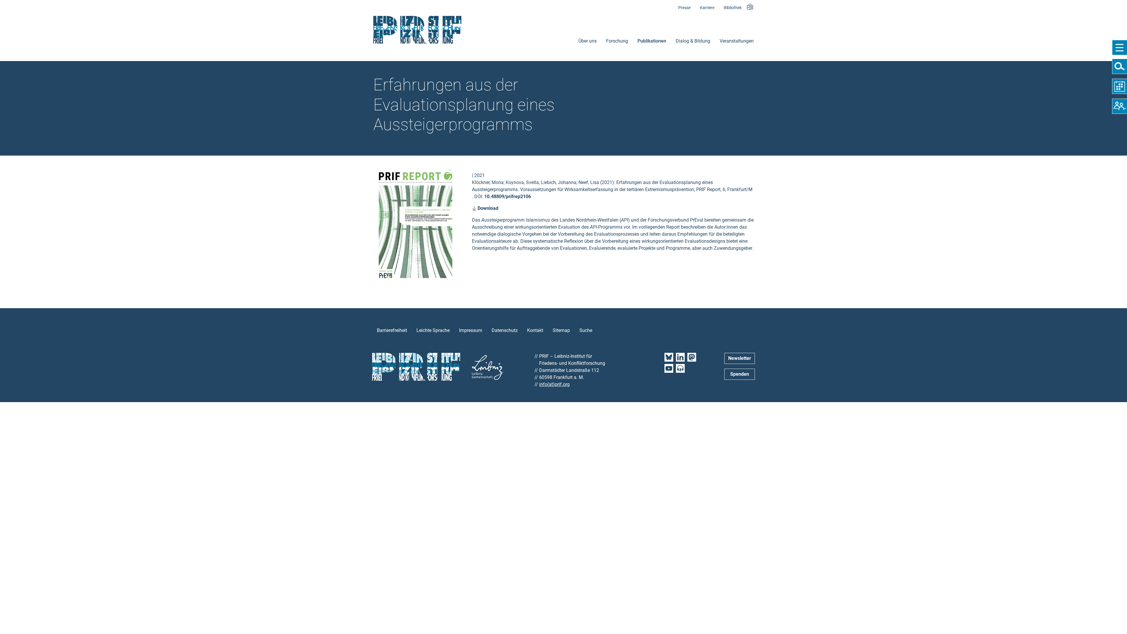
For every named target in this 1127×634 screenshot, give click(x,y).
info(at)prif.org (554, 384)
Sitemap (561, 330)
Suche (585, 330)
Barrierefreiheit (392, 330)
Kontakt (535, 330)
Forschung (617, 41)
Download (487, 208)
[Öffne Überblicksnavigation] (1119, 47)
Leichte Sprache (433, 330)
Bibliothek (733, 7)
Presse (684, 7)
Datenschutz (505, 330)
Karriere (707, 7)
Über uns (587, 41)
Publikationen (651, 41)
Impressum (470, 330)
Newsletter (739, 358)
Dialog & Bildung (693, 41)
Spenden (739, 374)
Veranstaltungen (737, 41)
